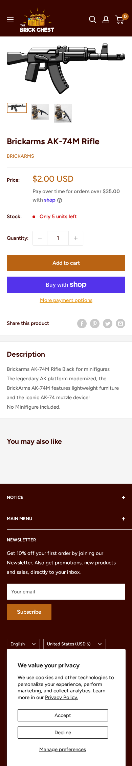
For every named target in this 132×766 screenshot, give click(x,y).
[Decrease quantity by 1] (40, 238)
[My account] (106, 19)
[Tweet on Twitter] (107, 323)
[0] (119, 20)
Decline (62, 733)
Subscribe (29, 612)
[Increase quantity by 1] (76, 238)
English (17, 643)
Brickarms (20, 156)
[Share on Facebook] (82, 323)
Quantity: (17, 238)
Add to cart (66, 263)
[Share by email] (120, 323)
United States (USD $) (69, 643)
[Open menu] (10, 19)
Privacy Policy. (61, 697)
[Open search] (92, 19)
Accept (62, 715)
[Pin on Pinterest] (95, 323)
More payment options (66, 300)
